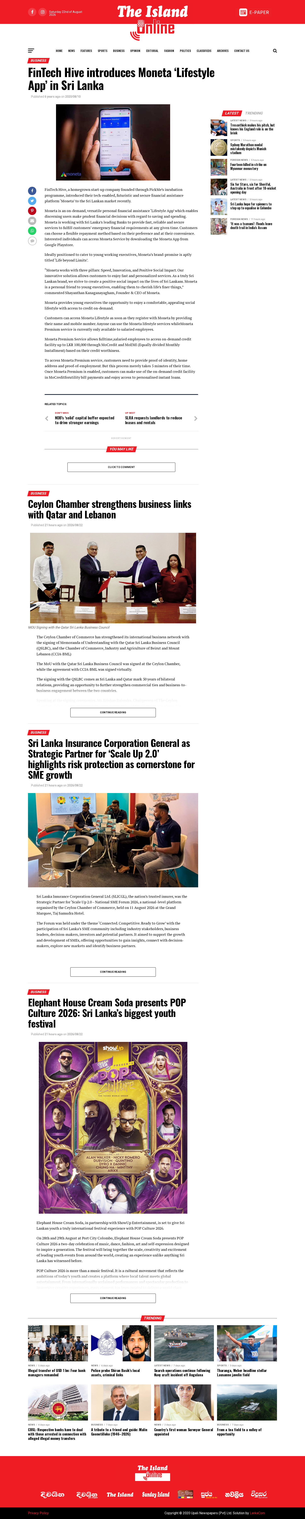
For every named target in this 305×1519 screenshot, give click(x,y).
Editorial (152, 50)
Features (86, 50)
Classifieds (204, 50)
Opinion (135, 50)
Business (118, 50)
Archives (222, 50)
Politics (185, 50)
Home (59, 50)
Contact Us (241, 50)
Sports (102, 50)
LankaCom (257, 1513)
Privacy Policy (38, 1513)
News (71, 50)
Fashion (169, 50)
